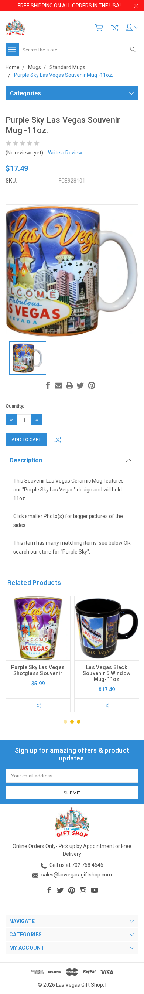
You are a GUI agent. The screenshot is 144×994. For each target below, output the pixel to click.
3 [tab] (78, 722)
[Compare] (114, 28)
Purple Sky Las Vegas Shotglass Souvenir (38, 670)
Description (26, 460)
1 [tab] (65, 722)
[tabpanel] (38, 654)
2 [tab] (72, 722)
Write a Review (65, 153)
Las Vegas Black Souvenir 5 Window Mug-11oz (106, 673)
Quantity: (15, 406)
